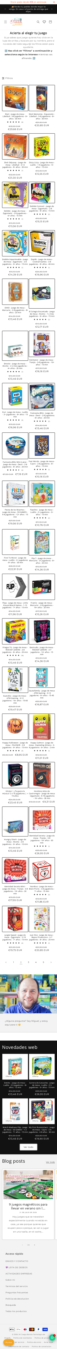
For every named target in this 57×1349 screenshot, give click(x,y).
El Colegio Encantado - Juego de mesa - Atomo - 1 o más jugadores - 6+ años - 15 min (42, 313)
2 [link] (21, 962)
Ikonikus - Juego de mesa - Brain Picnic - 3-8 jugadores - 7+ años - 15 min (42, 888)
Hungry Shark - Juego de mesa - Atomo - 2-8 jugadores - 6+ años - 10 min (15, 841)
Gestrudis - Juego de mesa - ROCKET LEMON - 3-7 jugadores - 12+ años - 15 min (42, 651)
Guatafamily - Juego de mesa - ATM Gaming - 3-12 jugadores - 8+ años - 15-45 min (42, 694)
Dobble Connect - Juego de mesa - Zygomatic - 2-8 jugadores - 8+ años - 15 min (42, 208)
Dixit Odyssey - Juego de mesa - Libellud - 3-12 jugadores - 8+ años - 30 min (15, 164)
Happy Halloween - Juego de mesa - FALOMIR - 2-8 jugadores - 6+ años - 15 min (15, 745)
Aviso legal (48, 1342)
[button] (5, 22)
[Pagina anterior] (6, 962)
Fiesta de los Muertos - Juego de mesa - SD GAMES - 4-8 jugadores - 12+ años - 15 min (15, 513)
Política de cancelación (41, 1346)
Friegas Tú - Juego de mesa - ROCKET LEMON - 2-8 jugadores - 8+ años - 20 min (15, 649)
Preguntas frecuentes (17, 1292)
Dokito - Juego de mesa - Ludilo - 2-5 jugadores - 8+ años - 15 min (15, 1085)
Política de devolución (17, 1299)
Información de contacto (18, 1346)
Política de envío (34, 1342)
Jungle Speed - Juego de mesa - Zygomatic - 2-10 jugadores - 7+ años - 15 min (15, 937)
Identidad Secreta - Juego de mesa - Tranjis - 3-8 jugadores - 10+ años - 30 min (42, 839)
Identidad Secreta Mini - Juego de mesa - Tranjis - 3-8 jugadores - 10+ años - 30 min (15, 890)
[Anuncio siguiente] (52, 9)
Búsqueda (11, 1305)
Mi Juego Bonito (26, 1334)
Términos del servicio (15, 1342)
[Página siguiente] (51, 962)
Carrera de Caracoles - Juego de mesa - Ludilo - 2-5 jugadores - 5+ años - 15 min (42, 1085)
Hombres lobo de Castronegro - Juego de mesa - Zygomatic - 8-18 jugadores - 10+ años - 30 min (42, 794)
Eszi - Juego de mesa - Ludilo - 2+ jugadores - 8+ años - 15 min (15, 414)
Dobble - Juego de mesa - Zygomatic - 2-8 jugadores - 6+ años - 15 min (15, 213)
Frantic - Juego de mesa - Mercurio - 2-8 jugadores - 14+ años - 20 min (41, 605)
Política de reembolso (22, 1338)
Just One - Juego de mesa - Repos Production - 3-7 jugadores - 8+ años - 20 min (42, 937)
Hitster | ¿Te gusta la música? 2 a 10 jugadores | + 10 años (15, 793)
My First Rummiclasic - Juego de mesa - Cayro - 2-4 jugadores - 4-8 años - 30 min (42, 1129)
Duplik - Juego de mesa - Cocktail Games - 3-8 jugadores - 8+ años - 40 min (42, 261)
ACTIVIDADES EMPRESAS (19, 1273)
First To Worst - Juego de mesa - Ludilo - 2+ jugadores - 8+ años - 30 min (15, 560)
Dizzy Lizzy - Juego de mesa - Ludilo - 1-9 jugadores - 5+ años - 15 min (42, 164)
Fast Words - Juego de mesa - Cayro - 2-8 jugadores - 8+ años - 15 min (42, 463)
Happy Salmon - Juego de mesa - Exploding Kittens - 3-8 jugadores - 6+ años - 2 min (42, 745)
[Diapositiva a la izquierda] (22, 1245)
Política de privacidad (44, 1338)
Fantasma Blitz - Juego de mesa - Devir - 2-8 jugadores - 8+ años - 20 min (41, 415)
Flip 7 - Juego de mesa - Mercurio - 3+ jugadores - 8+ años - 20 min (41, 560)
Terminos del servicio (17, 1286)
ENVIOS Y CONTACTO (17, 1261)
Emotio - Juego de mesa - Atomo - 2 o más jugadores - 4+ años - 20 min (15, 366)
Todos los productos (16, 1311)
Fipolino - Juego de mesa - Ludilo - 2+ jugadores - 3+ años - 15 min (41, 512)
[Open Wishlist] (44, 22)
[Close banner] (54, 2)
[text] (28, 2)
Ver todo (28, 1147)
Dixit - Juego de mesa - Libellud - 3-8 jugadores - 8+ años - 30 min (15, 116)
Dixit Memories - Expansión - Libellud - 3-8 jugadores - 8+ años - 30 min (42, 116)
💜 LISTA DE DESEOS (17, 1267)
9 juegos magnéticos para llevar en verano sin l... (28, 1206)
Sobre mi (10, 1280)
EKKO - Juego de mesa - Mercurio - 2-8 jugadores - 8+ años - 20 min (15, 310)
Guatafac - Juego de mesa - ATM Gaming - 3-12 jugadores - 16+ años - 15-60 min (15, 699)
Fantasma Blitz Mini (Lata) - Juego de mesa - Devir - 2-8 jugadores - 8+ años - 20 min (15, 464)
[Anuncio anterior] (5, 9)
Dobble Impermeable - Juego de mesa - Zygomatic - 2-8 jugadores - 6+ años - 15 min (15, 261)
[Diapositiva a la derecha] (35, 1245)
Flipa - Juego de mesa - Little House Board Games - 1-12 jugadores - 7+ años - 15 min (15, 605)
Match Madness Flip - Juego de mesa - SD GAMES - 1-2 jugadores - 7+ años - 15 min (15, 1129)
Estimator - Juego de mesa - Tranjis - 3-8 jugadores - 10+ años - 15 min (41, 362)
